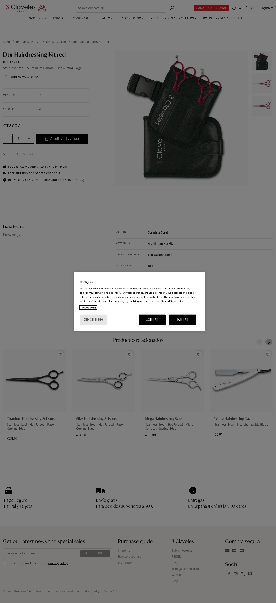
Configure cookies (93, 319)
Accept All (152, 319)
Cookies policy (88, 307)
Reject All (182, 319)
